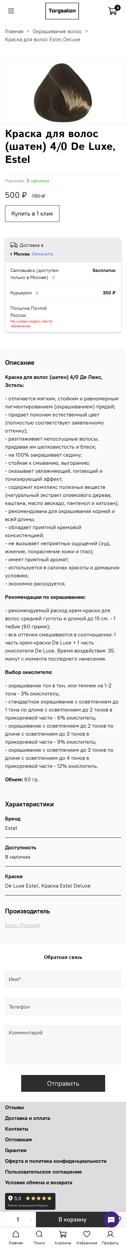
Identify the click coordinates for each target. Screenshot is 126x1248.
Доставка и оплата (27, 1118)
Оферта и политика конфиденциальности (56, 1160)
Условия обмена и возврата (38, 1182)
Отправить (63, 1083)
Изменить (42, 254)
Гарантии (16, 1150)
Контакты (16, 1128)
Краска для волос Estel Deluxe (42, 39)
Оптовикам (18, 1139)
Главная (14, 31)
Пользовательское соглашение (43, 1171)
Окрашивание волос (57, 31)
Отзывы (14, 1107)
